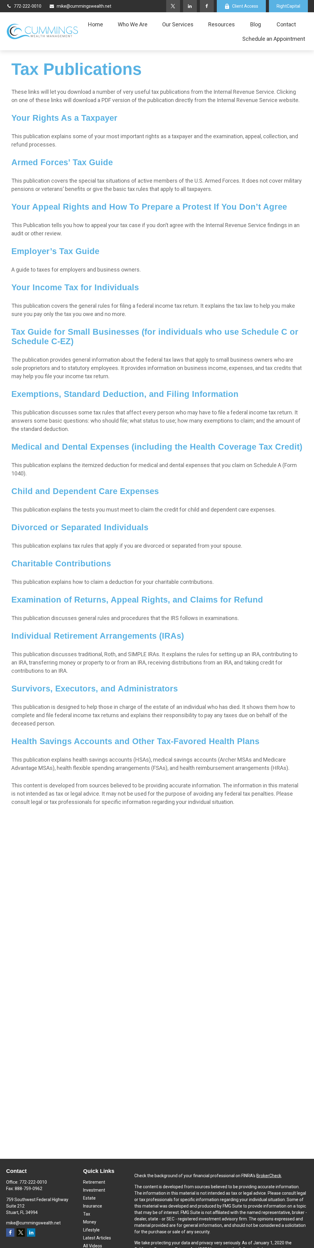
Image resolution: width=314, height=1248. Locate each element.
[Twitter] (173, 6)
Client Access (245, 6)
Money (89, 1221)
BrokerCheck (268, 1175)
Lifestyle (91, 1229)
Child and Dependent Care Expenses (85, 491)
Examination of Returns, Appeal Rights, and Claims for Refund (137, 599)
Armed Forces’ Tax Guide (62, 162)
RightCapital (288, 6)
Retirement (94, 1182)
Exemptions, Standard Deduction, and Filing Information (125, 394)
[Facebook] (207, 6)
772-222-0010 (27, 6)
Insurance (92, 1206)
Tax (86, 1214)
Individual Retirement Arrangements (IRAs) (97, 636)
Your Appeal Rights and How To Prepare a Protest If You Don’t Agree (149, 206)
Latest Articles (97, 1237)
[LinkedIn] (190, 6)
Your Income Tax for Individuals (75, 287)
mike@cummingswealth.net (84, 6)
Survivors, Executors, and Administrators (94, 688)
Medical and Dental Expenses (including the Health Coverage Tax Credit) (156, 446)
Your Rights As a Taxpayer (64, 118)
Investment (94, 1190)
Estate (89, 1198)
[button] (95, 24)
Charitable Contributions (61, 563)
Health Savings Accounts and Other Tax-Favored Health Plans (135, 741)
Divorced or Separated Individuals (79, 527)
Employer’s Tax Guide (55, 251)
